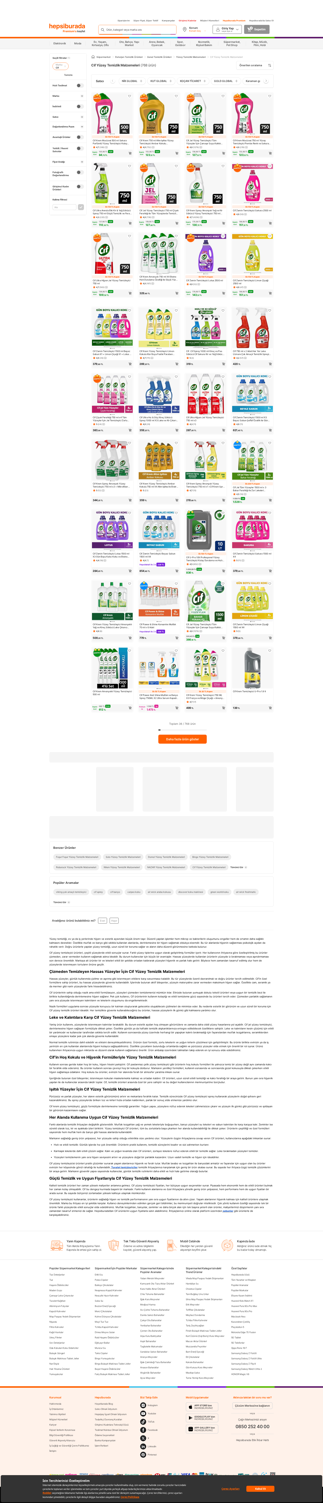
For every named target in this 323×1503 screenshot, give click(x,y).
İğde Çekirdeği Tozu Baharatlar (155, 1362)
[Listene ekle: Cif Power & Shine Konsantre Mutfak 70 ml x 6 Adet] (176, 583)
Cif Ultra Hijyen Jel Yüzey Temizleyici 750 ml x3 (205, 419)
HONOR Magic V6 (240, 1374)
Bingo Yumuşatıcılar (104, 1358)
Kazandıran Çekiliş (240, 1321)
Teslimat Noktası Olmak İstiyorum (111, 1430)
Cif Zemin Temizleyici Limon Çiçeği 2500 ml (250, 282)
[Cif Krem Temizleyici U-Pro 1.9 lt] (252, 668)
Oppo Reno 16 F (239, 1348)
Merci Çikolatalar (103, 1311)
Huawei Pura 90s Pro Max (244, 1306)
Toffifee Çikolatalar (195, 1309)
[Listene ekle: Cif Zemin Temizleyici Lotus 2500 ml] (223, 236)
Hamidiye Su (192, 1283)
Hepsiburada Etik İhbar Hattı (252, 1440)
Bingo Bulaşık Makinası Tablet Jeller (112, 1363)
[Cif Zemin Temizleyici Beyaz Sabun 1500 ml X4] (159, 530)
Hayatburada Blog (104, 1403)
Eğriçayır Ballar (102, 1342)
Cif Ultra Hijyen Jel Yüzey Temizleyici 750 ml (111, 282)
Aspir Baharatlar (148, 1341)
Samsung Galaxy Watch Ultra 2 (246, 1369)
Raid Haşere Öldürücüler (107, 1337)
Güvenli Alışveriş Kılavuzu (62, 1440)
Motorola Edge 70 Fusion (243, 1332)
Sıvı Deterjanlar (56, 1342)
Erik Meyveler (192, 1304)
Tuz (51, 1279)
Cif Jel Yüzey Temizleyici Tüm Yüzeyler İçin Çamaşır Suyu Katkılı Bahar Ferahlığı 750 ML (203, 142)
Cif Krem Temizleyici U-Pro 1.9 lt (249, 691)
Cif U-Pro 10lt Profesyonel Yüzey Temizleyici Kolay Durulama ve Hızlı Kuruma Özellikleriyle (204, 559)
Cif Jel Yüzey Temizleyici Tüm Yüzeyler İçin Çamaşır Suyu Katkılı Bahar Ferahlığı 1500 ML (203, 626)
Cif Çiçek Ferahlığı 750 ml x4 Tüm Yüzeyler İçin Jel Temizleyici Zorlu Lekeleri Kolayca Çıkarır (110, 419)
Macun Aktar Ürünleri (196, 1341)
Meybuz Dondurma (195, 1315)
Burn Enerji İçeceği (195, 1351)
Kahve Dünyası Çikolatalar (108, 1316)
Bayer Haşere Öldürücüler (107, 1369)
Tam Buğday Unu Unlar (197, 1294)
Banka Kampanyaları (105, 1440)
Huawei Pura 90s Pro (241, 1311)
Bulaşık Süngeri (57, 1353)
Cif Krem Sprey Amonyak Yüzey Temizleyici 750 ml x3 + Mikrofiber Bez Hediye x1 (110, 485)
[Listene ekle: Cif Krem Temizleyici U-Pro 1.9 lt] (269, 650)
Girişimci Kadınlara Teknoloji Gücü (112, 1424)
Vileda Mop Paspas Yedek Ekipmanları (205, 1278)
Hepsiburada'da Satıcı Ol (261, 20)
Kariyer (52, 1424)
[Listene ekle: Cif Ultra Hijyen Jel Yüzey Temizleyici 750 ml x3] (223, 376)
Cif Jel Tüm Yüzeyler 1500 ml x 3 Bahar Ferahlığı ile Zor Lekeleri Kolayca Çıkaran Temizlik (249, 489)
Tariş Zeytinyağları (195, 1325)
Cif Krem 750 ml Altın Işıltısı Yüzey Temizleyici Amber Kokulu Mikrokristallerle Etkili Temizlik (156, 142)
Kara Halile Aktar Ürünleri (152, 1288)
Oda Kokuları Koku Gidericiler (63, 1348)
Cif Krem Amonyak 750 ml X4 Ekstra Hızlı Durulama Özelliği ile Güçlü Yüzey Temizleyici (158, 278)
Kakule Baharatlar (195, 1362)
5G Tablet (236, 1337)
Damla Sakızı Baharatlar (152, 1315)
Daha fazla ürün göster (182, 739)
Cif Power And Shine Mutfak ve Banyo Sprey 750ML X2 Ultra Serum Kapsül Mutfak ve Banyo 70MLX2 (158, 697)
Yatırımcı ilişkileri (57, 1414)
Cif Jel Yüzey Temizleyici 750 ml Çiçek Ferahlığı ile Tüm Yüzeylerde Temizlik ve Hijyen (159, 212)
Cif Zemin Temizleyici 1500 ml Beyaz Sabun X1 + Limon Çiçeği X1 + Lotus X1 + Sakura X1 (112, 353)
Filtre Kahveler (56, 1327)
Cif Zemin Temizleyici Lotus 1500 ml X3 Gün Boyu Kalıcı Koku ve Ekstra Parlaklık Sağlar (111, 555)
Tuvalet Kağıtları (57, 1300)
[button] (112, 153)
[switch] (80, 85)
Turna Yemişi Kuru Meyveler (199, 1378)
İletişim (52, 1450)
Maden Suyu (55, 1290)
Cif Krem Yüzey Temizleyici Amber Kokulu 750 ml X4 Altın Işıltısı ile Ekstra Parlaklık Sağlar (158, 485)
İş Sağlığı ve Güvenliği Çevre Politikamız (69, 1445)
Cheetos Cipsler (194, 1288)
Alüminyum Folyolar (59, 1306)
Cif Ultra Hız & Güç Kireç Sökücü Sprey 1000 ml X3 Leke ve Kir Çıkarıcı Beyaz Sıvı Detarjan (158, 419)
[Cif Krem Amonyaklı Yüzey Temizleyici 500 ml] (112, 668)
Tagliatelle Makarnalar (151, 1346)
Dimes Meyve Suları (105, 1332)
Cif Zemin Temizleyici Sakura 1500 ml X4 (252, 555)
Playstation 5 (237, 1327)
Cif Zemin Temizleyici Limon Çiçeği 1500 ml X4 (250, 626)
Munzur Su (100, 1348)
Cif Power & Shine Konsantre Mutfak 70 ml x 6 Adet (157, 626)
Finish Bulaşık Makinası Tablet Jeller (204, 1330)
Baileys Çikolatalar (104, 1285)
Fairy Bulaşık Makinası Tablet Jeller (112, 1374)
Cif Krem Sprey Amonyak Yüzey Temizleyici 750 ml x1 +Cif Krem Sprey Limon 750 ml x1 (205, 485)
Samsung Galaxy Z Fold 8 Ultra (246, 1358)
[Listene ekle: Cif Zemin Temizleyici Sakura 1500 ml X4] (269, 513)
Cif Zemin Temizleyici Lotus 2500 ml (204, 280)
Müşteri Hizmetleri (209, 20)
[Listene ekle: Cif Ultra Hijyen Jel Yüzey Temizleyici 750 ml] (129, 236)
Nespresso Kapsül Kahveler (108, 1290)
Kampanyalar (168, 20)
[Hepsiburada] (67, 26)
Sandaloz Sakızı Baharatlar (153, 1351)
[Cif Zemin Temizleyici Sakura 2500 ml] (252, 184)
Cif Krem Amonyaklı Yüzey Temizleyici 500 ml (112, 693)
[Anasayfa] (93, 57)
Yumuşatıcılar (56, 1374)
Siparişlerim (124, 20)
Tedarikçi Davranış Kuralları (108, 1419)
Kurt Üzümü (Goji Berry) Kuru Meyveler (205, 1336)
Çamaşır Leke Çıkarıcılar (61, 1295)
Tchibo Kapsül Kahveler (106, 1327)
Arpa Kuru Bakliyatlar (150, 1336)
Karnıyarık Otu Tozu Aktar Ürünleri (157, 1283)
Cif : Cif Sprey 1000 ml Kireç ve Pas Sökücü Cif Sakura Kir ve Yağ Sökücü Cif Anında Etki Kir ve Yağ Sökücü (205, 353)
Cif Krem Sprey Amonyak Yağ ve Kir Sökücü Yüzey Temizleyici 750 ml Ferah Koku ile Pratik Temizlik (204, 212)
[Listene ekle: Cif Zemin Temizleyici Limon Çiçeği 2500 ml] (269, 236)
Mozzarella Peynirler (196, 1346)
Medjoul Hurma (147, 1304)
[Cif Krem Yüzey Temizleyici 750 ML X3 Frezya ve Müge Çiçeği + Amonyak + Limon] (205, 668)
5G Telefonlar (237, 1342)
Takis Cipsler (101, 1353)
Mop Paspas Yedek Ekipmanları (65, 1316)
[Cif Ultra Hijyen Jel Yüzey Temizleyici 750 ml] (112, 254)
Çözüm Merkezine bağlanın (252, 1405)
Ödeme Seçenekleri (104, 1435)
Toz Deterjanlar (57, 1274)
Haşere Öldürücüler (59, 1285)
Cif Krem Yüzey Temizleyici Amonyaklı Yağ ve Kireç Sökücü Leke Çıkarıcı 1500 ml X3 (112, 626)
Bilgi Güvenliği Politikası (61, 1435)
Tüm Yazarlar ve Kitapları (243, 1279)
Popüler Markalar (239, 1290)
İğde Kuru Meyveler (150, 1299)
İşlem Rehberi (101, 1445)
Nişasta (53, 1321)
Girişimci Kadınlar (187, 20)
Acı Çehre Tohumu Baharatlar (154, 1309)
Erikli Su (99, 1274)
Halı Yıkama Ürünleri (59, 1369)
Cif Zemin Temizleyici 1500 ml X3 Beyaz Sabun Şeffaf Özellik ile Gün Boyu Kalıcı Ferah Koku (250, 419)
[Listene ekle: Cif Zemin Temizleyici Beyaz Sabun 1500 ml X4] (176, 513)
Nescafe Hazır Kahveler (106, 1295)
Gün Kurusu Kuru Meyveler (199, 1367)
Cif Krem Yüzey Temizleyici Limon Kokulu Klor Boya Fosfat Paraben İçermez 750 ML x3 (156, 353)
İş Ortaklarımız (56, 1409)
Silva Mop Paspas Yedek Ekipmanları (204, 1299)
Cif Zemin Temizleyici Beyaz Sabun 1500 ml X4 (157, 555)
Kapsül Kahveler (57, 1311)
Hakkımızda (55, 1403)
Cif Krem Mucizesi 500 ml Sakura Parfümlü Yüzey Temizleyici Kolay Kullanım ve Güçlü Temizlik (110, 142)
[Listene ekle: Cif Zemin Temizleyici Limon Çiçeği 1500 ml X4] (269, 583)
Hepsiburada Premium (234, 20)
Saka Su (99, 1300)
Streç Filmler (55, 1337)
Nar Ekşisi (54, 1363)
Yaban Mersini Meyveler (152, 1278)
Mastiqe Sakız (193, 1372)
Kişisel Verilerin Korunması (62, 1430)
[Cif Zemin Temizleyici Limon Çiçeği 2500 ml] (252, 254)
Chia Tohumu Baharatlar (152, 1294)
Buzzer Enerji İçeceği (105, 1306)
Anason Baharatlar (149, 1367)
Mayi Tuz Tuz (101, 1321)
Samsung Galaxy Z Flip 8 (243, 1363)
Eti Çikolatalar (193, 1357)
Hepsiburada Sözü (240, 1274)
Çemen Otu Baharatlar (151, 1330)
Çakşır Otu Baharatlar (151, 1320)
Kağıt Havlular (56, 1332)
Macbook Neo (238, 1316)
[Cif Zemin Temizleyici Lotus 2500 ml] (205, 254)
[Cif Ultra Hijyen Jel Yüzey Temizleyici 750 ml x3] (205, 394)
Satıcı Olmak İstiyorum (106, 1409)
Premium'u (70, 31)
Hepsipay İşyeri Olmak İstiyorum (111, 1414)
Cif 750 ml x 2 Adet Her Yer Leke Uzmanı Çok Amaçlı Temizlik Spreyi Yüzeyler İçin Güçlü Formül (251, 353)
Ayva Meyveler (147, 1378)
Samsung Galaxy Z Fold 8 (243, 1353)
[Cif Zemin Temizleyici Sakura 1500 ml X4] (252, 530)
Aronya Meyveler (148, 1357)
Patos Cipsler (101, 1279)
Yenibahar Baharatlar (150, 1325)
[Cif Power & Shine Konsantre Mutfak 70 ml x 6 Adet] (159, 601)
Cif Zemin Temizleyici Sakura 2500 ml (252, 210)
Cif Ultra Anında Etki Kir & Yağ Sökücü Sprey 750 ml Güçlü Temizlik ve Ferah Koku (112, 212)
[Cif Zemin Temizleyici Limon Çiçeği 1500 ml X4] (252, 601)
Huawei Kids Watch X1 (242, 1300)
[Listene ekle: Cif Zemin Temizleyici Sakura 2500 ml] (269, 166)
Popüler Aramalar (239, 1285)
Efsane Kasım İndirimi (241, 1295)
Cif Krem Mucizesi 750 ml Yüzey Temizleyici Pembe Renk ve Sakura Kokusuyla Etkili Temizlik (251, 142)
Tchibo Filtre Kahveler (196, 1320)
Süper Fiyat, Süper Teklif (145, 20)
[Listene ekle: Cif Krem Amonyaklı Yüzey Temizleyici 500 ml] (129, 650)
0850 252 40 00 (253, 1426)
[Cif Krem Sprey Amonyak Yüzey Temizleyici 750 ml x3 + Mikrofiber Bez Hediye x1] (112, 460)
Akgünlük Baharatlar (150, 1372)
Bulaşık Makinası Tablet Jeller (64, 1358)
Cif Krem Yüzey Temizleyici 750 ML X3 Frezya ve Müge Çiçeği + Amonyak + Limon (205, 697)
